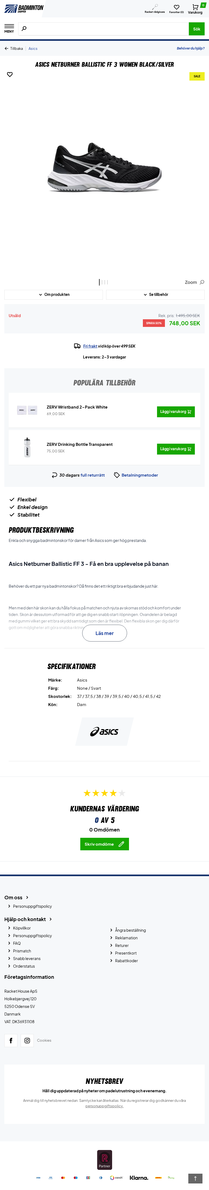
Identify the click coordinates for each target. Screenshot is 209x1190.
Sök (196, 28)
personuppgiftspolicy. (104, 1106)
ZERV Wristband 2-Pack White (77, 406)
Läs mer (105, 633)
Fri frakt (90, 345)
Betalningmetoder (140, 474)
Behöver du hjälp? (191, 48)
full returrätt (93, 474)
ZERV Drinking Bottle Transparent (80, 444)
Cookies (44, 1040)
